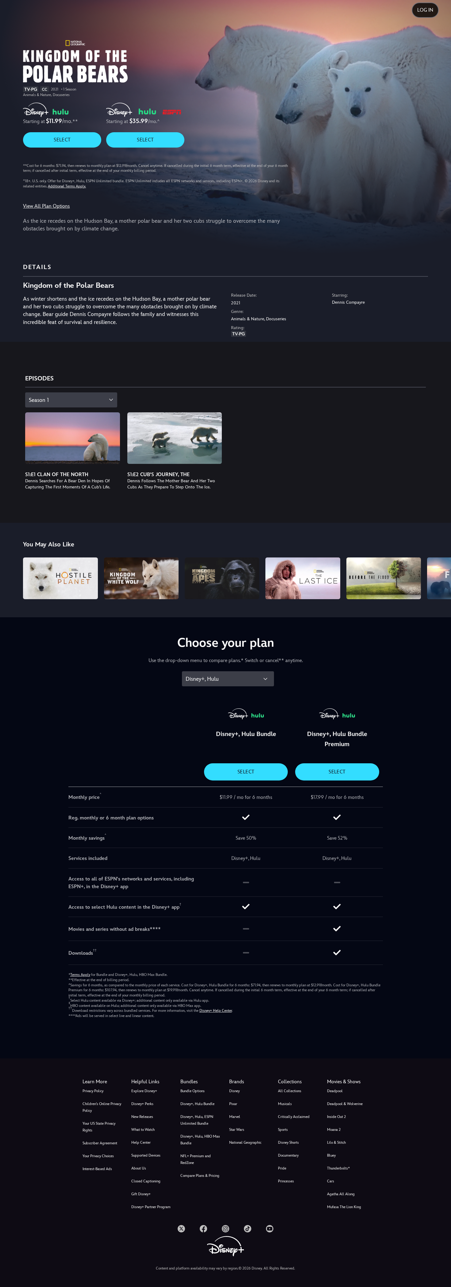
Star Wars (236, 1129)
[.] (181, 1228)
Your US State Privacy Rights (99, 1126)
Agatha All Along (341, 1194)
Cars (330, 1181)
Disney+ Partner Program (151, 1207)
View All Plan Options (46, 206)
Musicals (285, 1104)
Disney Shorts (288, 1142)
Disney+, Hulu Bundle (197, 1104)
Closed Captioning (145, 1181)
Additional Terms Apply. (67, 186)
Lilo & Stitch (336, 1142)
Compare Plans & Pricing (199, 1175)
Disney (234, 1091)
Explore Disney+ (144, 1091)
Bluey (331, 1155)
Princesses (286, 1181)
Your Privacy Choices (98, 1156)
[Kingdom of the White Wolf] (141, 578)
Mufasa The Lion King (344, 1207)
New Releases (142, 1117)
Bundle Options (192, 1091)
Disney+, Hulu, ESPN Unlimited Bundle (196, 1120)
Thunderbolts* (338, 1168)
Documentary (288, 1155)
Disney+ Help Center (215, 1010)
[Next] (439, 577)
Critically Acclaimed (294, 1117)
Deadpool (335, 1091)
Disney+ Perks (142, 1104)
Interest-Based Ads (97, 1169)
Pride (282, 1168)
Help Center (141, 1142)
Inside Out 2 (336, 1117)
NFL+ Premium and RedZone (195, 1159)
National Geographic (245, 1142)
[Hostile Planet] (60, 578)
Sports (283, 1129)
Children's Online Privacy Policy (102, 1107)
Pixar (233, 1104)
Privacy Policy (93, 1091)
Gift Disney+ (141, 1194)
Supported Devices (145, 1155)
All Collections (289, 1091)
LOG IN (425, 10)
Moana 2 (334, 1129)
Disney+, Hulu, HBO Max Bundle (200, 1139)
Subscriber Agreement (100, 1143)
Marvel (234, 1117)
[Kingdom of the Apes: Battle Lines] (222, 578)
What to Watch (143, 1129)
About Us (138, 1168)
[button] (152, 1082)
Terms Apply (80, 975)
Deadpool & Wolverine (345, 1104)
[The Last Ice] (302, 578)
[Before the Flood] (383, 578)
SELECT (62, 140)
